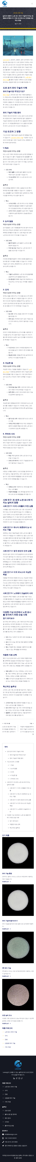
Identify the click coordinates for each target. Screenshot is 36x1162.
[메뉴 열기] (32, 3)
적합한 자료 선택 (15, 824)
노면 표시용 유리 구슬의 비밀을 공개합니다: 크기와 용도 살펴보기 (9, 727)
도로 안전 (6, 60)
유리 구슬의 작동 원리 (16, 758)
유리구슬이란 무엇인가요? (18, 755)
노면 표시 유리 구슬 (18, 13)
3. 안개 (12, 772)
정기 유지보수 (14, 821)
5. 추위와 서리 (14, 779)
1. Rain (12, 765)
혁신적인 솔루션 (15, 828)
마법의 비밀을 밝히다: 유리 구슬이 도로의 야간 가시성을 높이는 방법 (27, 729)
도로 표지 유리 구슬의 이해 (15, 751)
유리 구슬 (6, 95)
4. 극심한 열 (13, 775)
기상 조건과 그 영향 (13, 762)
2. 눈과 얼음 (13, 768)
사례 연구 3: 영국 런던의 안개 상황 (20, 800)
